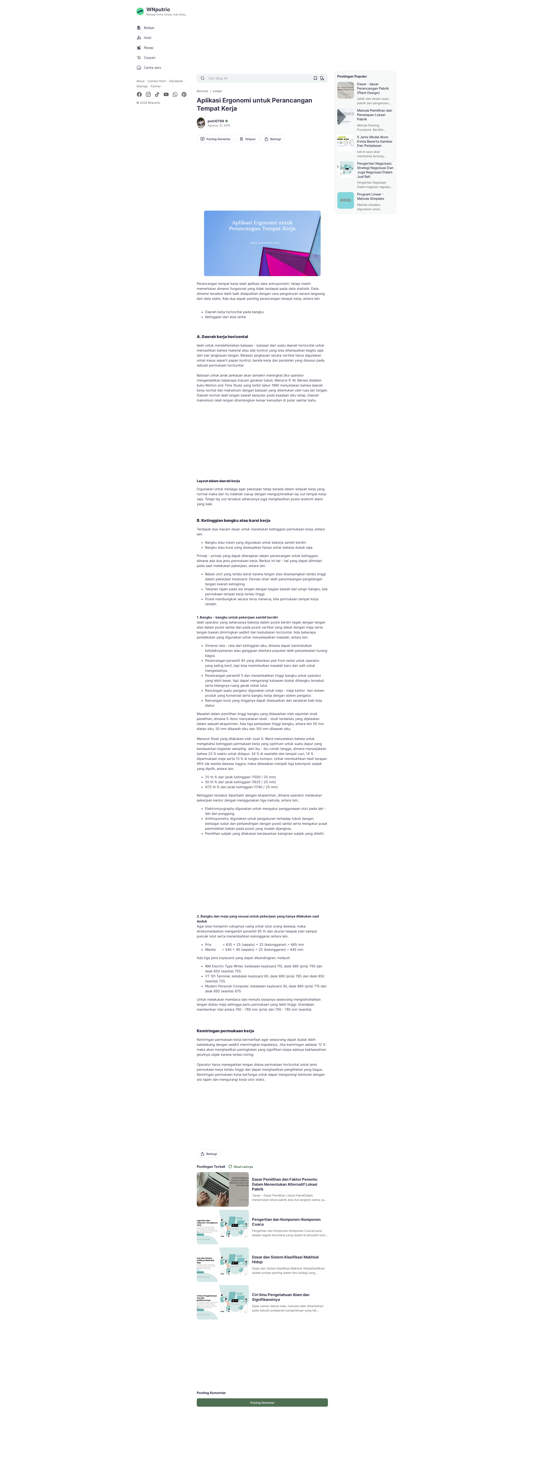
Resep (148, 48)
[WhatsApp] (175, 94)
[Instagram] (148, 94)
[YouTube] (166, 94)
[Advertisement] (297, 35)
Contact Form (157, 81)
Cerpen (149, 58)
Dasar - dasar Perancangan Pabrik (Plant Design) (373, 88)
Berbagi (275, 139)
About (140, 81)
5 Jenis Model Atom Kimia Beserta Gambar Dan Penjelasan (374, 141)
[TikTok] (157, 94)
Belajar (149, 28)
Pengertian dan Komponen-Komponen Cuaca (286, 1221)
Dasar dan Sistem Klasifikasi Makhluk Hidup (285, 1259)
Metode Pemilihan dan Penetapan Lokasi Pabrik (374, 114)
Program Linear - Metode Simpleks (370, 196)
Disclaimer (176, 81)
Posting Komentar (218, 139)
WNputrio (158, 9)
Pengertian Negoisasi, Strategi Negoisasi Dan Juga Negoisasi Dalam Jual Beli (375, 169)
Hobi (147, 38)
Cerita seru (152, 67)
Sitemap (142, 86)
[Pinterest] (184, 94)
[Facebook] (139, 94)
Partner (156, 86)
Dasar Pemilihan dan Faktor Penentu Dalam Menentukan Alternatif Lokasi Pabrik (284, 1184)
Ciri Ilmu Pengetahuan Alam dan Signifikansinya (280, 1297)
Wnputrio (154, 102)
